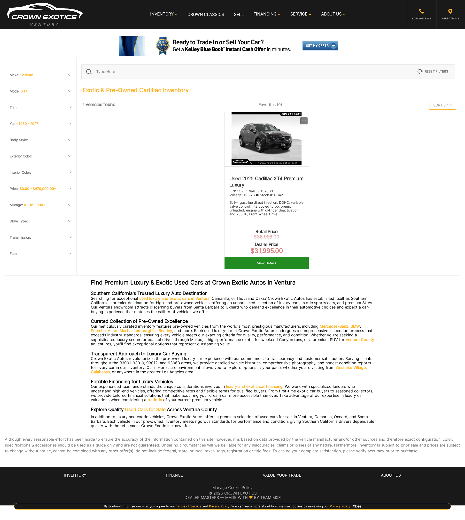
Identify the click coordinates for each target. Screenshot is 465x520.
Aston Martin (120, 330)
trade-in (154, 399)
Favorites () (270, 104)
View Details (266, 263)
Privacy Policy (218, 506)
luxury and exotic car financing (254, 386)
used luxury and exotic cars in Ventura (174, 298)
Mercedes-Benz (334, 326)
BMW (355, 326)
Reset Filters (436, 71)
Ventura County (360, 339)
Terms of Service (188, 506)
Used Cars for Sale (145, 409)
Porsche (98, 330)
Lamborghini (145, 330)
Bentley (165, 330)
